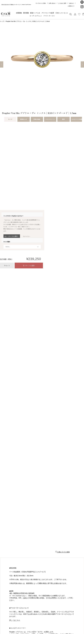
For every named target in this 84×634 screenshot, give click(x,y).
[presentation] (13, 216)
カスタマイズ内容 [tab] (77, 119)
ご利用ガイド (71, 6)
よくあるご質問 (62, 3)
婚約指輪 (26, 13)
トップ (2, 21)
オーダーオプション (36, 16)
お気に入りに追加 (63, 552)
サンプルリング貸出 (41, 3)
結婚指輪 (19, 13)
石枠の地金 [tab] (36, 119)
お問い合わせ (52, 3)
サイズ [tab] (10, 119)
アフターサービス (48, 16)
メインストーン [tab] (50, 119)
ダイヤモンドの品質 (47, 13)
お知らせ (71, 3)
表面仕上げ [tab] (23, 119)
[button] (11, 236)
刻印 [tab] (63, 119)
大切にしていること (61, 13)
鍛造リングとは (35, 13)
